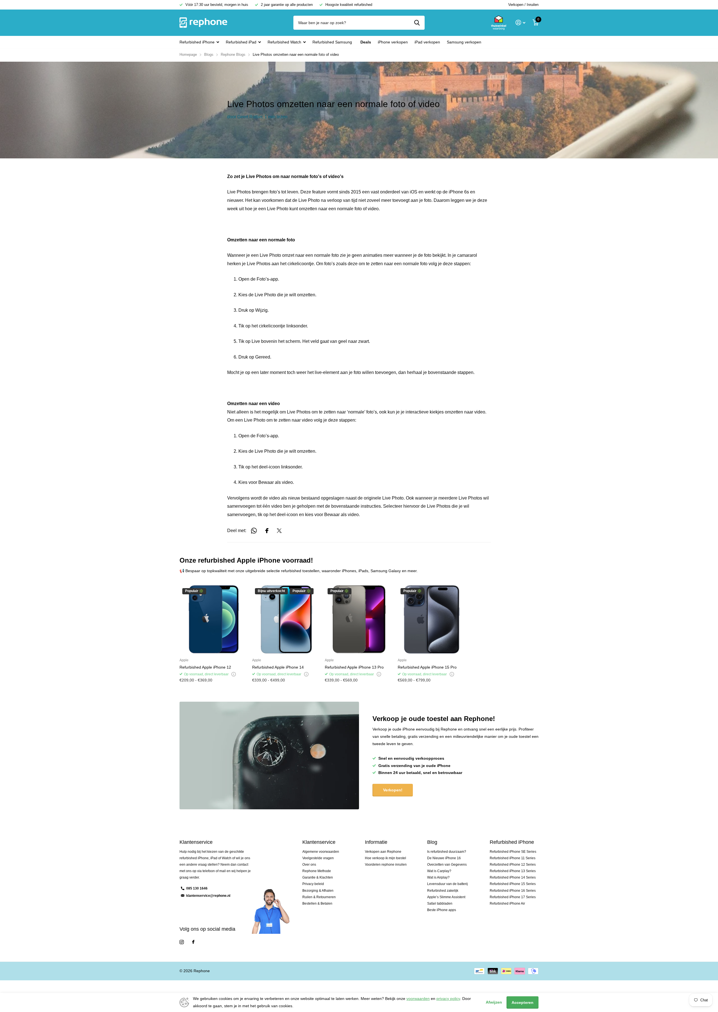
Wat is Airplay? (438, 877)
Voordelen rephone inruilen (386, 865)
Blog (432, 842)
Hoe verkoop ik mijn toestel (385, 858)
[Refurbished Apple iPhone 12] (214, 619)
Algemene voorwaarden (320, 852)
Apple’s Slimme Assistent (446, 897)
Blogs (208, 54)
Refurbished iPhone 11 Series (512, 858)
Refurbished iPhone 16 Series (513, 891)
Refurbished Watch (284, 42)
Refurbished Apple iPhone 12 (205, 667)
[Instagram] (182, 942)
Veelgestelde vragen (318, 858)
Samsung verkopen (464, 42)
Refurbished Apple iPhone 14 (278, 667)
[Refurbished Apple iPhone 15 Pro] (432, 619)
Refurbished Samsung (332, 42)
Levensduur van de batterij (447, 884)
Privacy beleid (313, 884)
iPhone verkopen (393, 42)
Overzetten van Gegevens (447, 865)
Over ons (309, 865)
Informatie (376, 842)
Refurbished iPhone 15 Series (513, 884)
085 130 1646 (197, 888)
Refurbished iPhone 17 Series (513, 897)
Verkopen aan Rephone (383, 852)
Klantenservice (318, 842)
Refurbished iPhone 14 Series (513, 877)
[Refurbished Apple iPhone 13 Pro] (359, 619)
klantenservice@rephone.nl (208, 896)
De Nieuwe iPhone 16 (444, 858)
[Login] (520, 22)
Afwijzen (494, 1002)
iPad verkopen (427, 42)
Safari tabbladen (439, 903)
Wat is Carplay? (439, 871)
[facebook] (193, 942)
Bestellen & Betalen (317, 903)
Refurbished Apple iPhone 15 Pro (427, 667)
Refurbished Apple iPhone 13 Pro (354, 667)
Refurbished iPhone (197, 42)
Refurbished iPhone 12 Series (513, 865)
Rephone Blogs (233, 54)
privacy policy (448, 998)
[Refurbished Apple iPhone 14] (286, 619)
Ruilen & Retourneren (319, 897)
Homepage (188, 54)
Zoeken (417, 23)
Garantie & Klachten (317, 877)
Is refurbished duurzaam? (446, 852)
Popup (233, 674)
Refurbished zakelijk (442, 891)
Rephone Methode (316, 871)
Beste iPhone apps (441, 910)
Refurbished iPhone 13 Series (513, 871)
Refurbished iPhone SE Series (513, 852)
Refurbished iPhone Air (507, 903)
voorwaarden (418, 998)
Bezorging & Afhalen (317, 891)
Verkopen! (392, 790)
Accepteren (522, 1002)
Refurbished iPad (241, 42)
